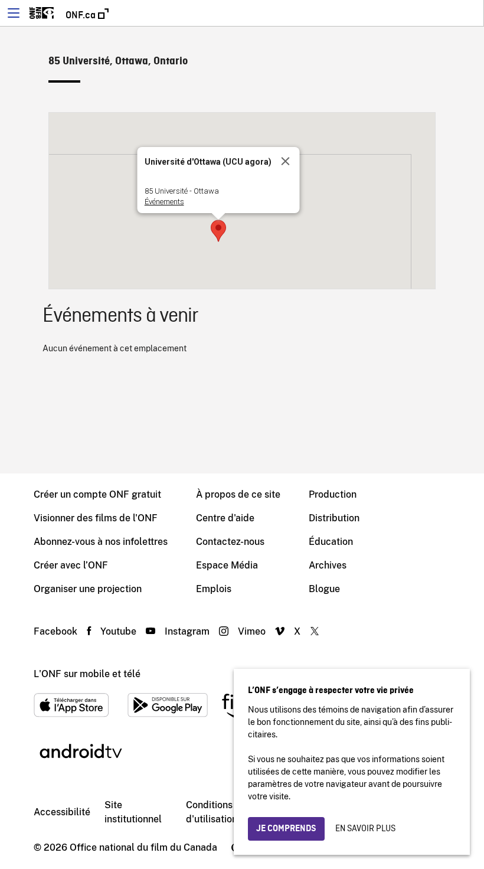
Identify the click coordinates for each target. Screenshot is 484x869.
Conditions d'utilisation (211, 812)
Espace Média (227, 565)
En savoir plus (365, 829)
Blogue (324, 588)
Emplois (213, 588)
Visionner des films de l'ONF (96, 518)
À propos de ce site (238, 494)
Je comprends (286, 829)
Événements (164, 201)
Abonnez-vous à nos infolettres (101, 541)
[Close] (286, 161)
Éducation (331, 541)
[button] (218, 231)
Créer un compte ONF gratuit (97, 494)
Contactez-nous (230, 541)
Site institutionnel (133, 812)
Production (333, 494)
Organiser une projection (88, 588)
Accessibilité (62, 812)
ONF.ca (82, 15)
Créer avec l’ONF (71, 565)
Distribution (334, 518)
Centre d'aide (225, 518)
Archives (327, 565)
